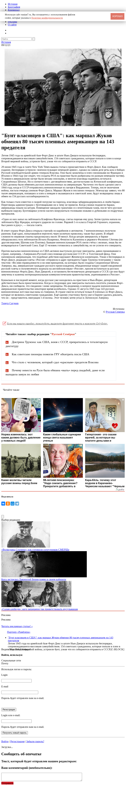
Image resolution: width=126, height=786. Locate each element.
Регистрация (17, 741)
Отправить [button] (7, 783)
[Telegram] (17, 504)
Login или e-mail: (10, 715)
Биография (14, 7)
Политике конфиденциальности (47, 18)
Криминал (14, 10)
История (12, 4)
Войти (5, 741)
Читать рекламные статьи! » (17, 626)
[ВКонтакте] (3, 504)
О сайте (12, 24)
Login (4, 674)
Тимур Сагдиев (10, 303)
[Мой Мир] (12, 504)
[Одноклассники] (8, 504)
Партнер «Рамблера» (18, 632)
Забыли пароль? (35, 741)
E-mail (4, 686)
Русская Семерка (115, 311)
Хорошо (117, 16)
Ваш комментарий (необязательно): (26, 767)
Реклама (12, 21)
